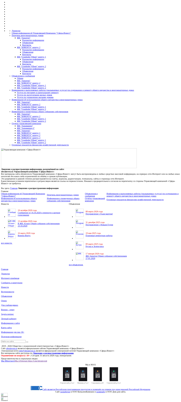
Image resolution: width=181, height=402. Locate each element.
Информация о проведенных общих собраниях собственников (40, 111)
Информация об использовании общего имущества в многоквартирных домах (47, 100)
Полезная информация (11, 337)
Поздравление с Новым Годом (99, 225)
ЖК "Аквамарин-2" (26, 128)
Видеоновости (7, 292)
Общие (20, 78)
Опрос (4, 301)
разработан (65, 392)
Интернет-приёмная (10, 278)
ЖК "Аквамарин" (25, 126)
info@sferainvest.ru (27, 351)
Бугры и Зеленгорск (95, 246)
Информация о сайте (10, 323)
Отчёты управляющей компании (26, 123)
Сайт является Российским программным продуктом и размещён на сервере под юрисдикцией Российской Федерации (96, 389)
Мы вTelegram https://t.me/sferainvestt (31, 361)
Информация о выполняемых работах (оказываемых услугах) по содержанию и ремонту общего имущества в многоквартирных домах (73, 90)
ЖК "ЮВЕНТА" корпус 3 (28, 138)
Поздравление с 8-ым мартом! (99, 214)
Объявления (27, 42)
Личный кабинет (8, 319)
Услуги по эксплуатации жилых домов (34, 95)
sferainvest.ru (11, 348)
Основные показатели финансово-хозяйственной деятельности (40, 145)
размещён (100, 392)
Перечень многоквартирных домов (27, 35)
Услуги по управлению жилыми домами (35, 97)
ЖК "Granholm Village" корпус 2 (31, 66)
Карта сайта (6, 328)
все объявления (76, 265)
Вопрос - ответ (7, 310)
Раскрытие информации (33, 40)
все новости (6, 243)
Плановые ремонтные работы (99, 235)
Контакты (26, 45)
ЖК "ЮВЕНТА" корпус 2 (28, 47)
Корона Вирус (24, 235)
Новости (5, 287)
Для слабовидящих (9, 305)
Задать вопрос (7, 314)
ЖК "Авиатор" (23, 38)
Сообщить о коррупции (11, 283)
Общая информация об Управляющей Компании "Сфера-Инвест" (41, 33)
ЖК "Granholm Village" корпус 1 (31, 57)
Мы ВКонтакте (8, 361)
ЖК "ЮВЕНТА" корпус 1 (28, 133)
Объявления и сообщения (23, 76)
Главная (13, 188)
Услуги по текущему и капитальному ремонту (38, 92)
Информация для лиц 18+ (12, 332)
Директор (16, 31)
